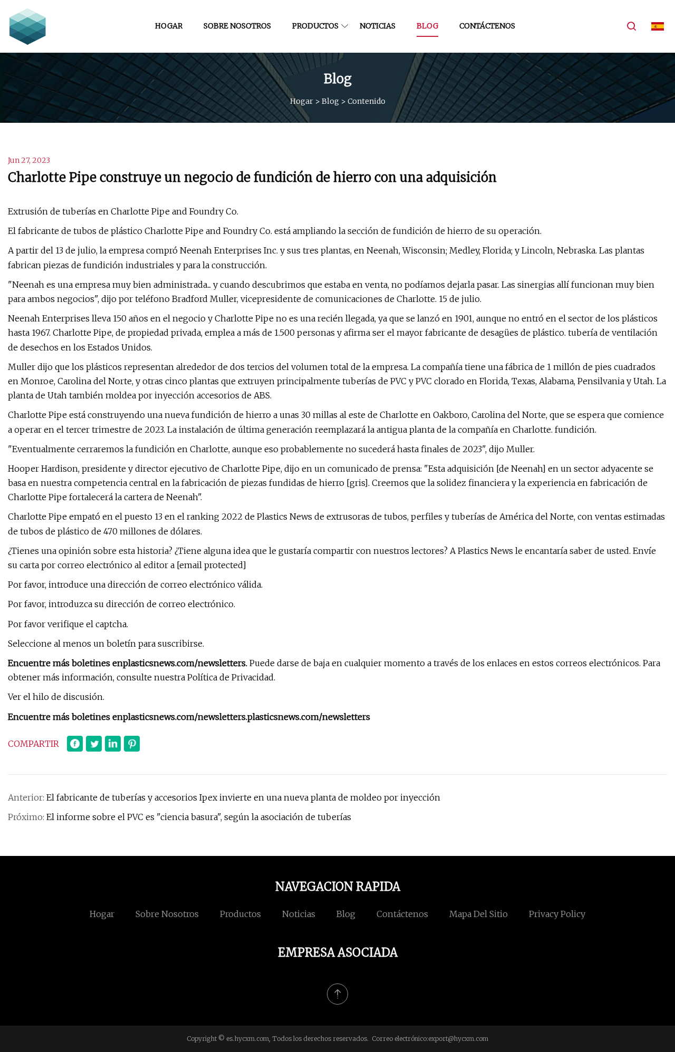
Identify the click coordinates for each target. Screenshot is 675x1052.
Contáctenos (487, 26)
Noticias (378, 26)
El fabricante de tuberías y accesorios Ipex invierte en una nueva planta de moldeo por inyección (243, 797)
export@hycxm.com (458, 1039)
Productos (315, 26)
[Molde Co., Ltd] (27, 26)
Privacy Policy (557, 914)
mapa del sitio (478, 914)
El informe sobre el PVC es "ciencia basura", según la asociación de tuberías (198, 817)
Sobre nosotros (237, 26)
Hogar (168, 26)
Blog (427, 26)
